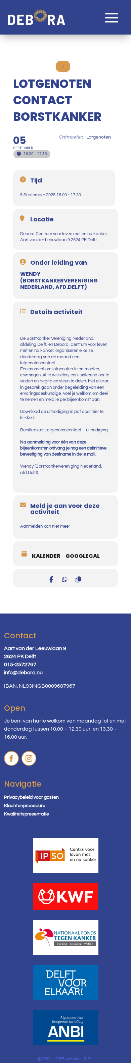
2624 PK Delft (20, 656)
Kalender (46, 556)
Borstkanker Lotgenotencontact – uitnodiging (64, 430)
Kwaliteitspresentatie (26, 814)
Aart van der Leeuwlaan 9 (35, 648)
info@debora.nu (23, 672)
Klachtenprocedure (24, 805)
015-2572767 (20, 664)
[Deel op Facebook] (51, 578)
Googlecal (83, 556)
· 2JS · (88, 1059)
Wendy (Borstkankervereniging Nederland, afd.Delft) (59, 280)
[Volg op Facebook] (11, 758)
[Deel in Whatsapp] (65, 578)
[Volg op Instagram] (28, 758)
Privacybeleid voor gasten (31, 797)
